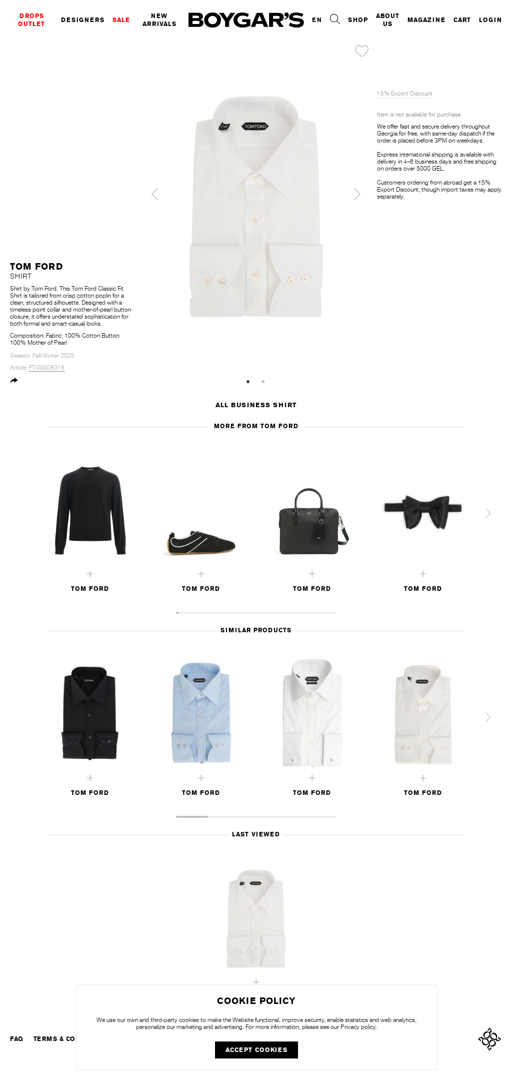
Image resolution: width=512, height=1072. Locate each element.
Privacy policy (358, 1026)
